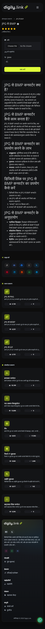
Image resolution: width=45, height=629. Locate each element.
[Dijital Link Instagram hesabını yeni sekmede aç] (6, 551)
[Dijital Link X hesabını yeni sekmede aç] (36, 265)
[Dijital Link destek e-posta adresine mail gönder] (14, 265)
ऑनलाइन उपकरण (7, 19)
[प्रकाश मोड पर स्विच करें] (12, 532)
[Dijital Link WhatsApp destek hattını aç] (29, 272)
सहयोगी (9, 584)
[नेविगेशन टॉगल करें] (37, 7)
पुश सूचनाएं (10, 561)
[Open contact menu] (40, 620)
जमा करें (22, 69)
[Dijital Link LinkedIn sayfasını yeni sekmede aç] (14, 272)
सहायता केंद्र (11, 595)
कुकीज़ (9, 610)
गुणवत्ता (9, 57)
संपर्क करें (9, 606)
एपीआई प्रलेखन (12, 572)
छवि (8, 40)
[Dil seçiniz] (6, 532)
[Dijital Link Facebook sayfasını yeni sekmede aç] (21, 265)
